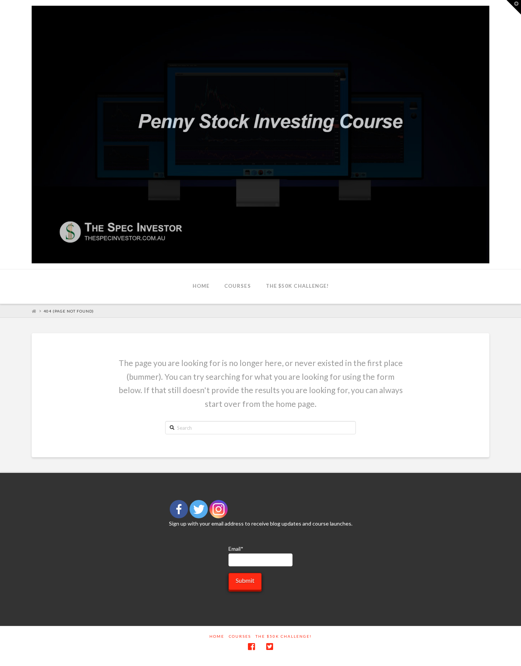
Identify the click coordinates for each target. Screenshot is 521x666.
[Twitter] (199, 509)
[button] (514, 7)
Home (216, 636)
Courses (240, 636)
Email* (235, 548)
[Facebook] (179, 509)
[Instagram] (218, 509)
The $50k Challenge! (284, 636)
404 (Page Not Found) (68, 311)
